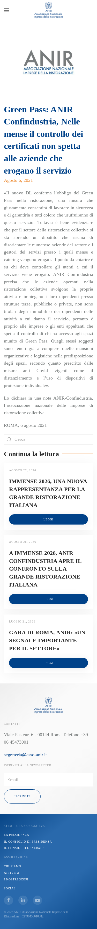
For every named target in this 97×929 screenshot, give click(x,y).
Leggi (48, 519)
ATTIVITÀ (11, 872)
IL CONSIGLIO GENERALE (24, 848)
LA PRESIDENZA (16, 834)
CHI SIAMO (12, 866)
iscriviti (22, 796)
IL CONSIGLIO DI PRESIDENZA (28, 841)
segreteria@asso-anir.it (25, 754)
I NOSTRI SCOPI (16, 879)
